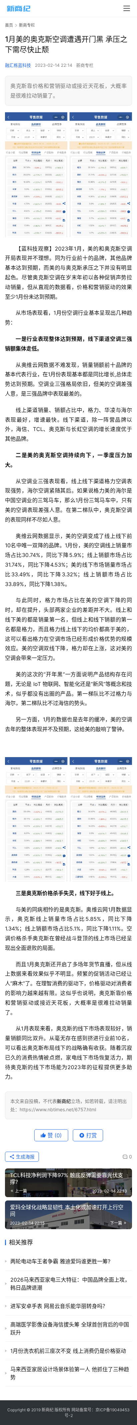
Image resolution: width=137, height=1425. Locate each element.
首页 (9, 25)
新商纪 (48, 1409)
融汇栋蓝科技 (18, 65)
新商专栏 (84, 65)
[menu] (127, 8)
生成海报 (25, 1156)
